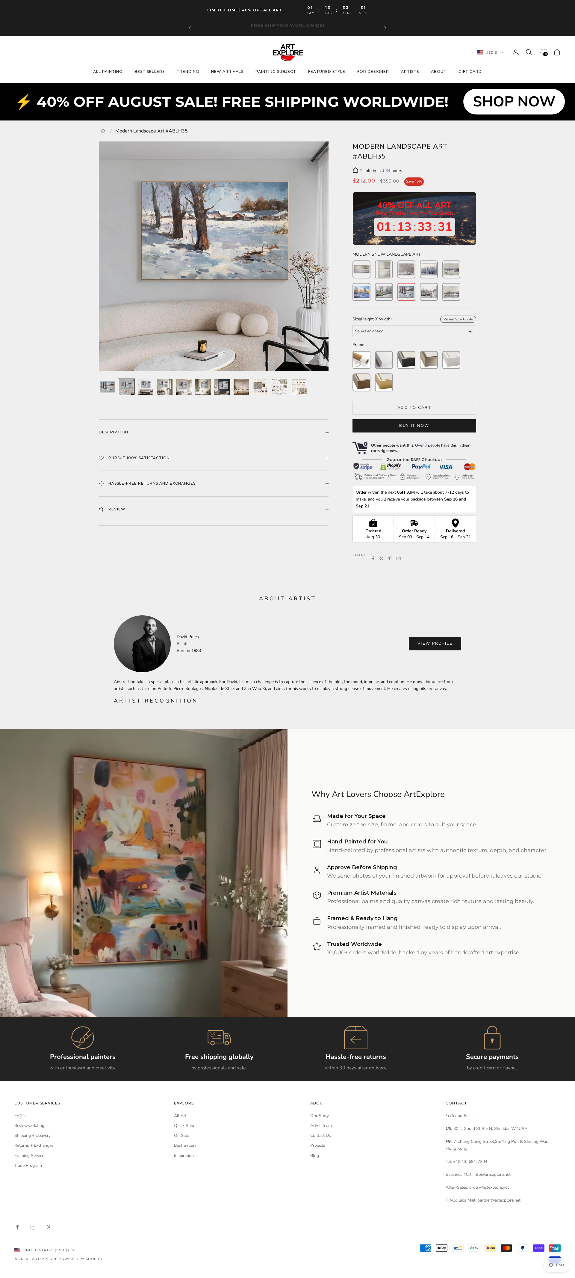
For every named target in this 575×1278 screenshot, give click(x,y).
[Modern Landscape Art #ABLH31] (451, 292)
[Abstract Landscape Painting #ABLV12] (384, 269)
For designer (373, 72)
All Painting (107, 72)
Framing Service (29, 1155)
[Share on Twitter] (381, 558)
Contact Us (320, 1135)
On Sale (181, 1135)
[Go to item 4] (164, 387)
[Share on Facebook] (373, 558)
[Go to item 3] (145, 387)
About (439, 72)
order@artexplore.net (489, 1187)
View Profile (435, 643)
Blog (314, 1155)
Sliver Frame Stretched (429, 360)
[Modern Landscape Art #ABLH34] (429, 292)
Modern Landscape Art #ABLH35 (151, 131)
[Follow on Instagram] (33, 1227)
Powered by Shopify (81, 1259)
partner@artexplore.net (498, 1200)
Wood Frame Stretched (361, 382)
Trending (188, 72)
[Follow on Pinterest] (49, 1227)
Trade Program (28, 1165)
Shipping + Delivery (32, 1135)
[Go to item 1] (107, 387)
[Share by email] (398, 558)
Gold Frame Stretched (384, 382)
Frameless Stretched (384, 360)
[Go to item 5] (183, 387)
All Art (180, 1116)
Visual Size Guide (458, 319)
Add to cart (414, 407)
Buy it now (414, 425)
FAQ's (20, 1116)
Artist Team (321, 1125)
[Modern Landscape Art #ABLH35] (406, 292)
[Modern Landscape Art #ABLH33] (429, 269)
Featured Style (326, 72)
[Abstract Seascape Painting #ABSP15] (361, 269)
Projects (317, 1145)
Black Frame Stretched (406, 360)
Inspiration (184, 1155)
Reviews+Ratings (30, 1125)
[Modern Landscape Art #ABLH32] (451, 269)
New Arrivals (227, 72)
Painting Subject (275, 72)
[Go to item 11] (298, 387)
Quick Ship (184, 1125)
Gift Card (470, 72)
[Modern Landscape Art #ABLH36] (384, 292)
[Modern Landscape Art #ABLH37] (361, 292)
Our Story (319, 1116)
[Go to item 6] (203, 387)
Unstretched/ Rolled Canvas (361, 360)
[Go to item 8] (241, 387)
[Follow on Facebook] (17, 1227)
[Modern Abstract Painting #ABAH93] (406, 269)
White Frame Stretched (451, 360)
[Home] (102, 131)
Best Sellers (185, 1145)
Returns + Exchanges (34, 1145)
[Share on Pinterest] (390, 558)
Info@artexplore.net (492, 1174)
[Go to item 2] (126, 387)
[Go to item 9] (260, 387)
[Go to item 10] (279, 387)
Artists (410, 72)
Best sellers (149, 72)
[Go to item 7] (222, 387)
